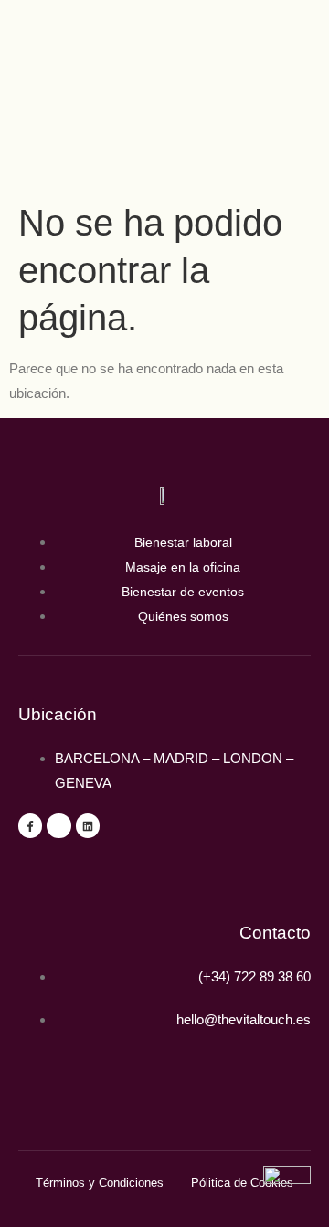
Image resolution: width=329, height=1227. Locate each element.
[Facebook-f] (30, 825)
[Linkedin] (88, 825)
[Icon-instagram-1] (58, 825)
